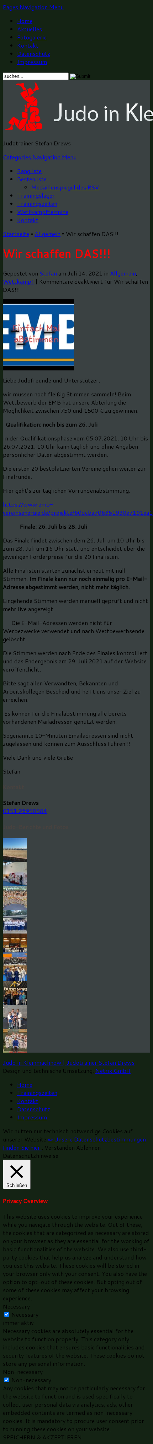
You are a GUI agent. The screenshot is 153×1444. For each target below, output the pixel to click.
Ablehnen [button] (88, 1147)
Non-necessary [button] (23, 1372)
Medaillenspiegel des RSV (65, 187)
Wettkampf (18, 281)
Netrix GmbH (113, 1070)
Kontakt (27, 45)
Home (24, 21)
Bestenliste (32, 179)
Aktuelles (29, 29)
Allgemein (47, 234)
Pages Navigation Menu (33, 7)
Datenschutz (33, 53)
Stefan (48, 273)
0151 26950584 (25, 811)
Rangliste (29, 171)
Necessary (24, 1314)
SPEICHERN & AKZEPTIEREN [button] (42, 1437)
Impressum (32, 62)
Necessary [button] (16, 1306)
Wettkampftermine (42, 212)
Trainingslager (36, 195)
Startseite (16, 234)
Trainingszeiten (37, 203)
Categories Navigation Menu (39, 157)
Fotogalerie (32, 37)
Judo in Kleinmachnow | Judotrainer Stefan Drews (68, 1062)
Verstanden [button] (59, 1147)
